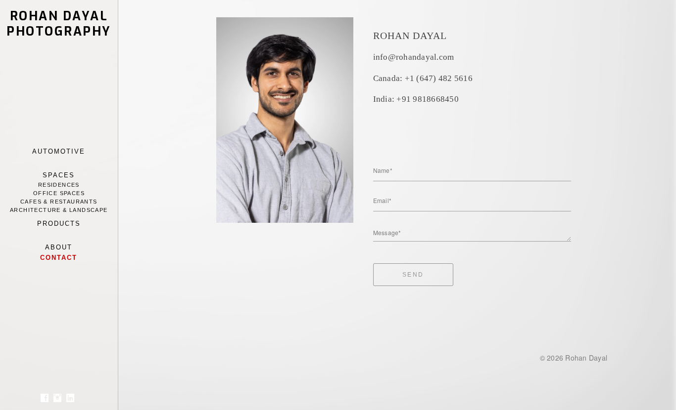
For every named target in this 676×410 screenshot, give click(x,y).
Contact (58, 257)
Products (59, 223)
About (58, 247)
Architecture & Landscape (59, 210)
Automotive (58, 151)
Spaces (59, 175)
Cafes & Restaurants (58, 202)
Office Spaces (59, 193)
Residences (59, 185)
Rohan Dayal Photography (58, 24)
